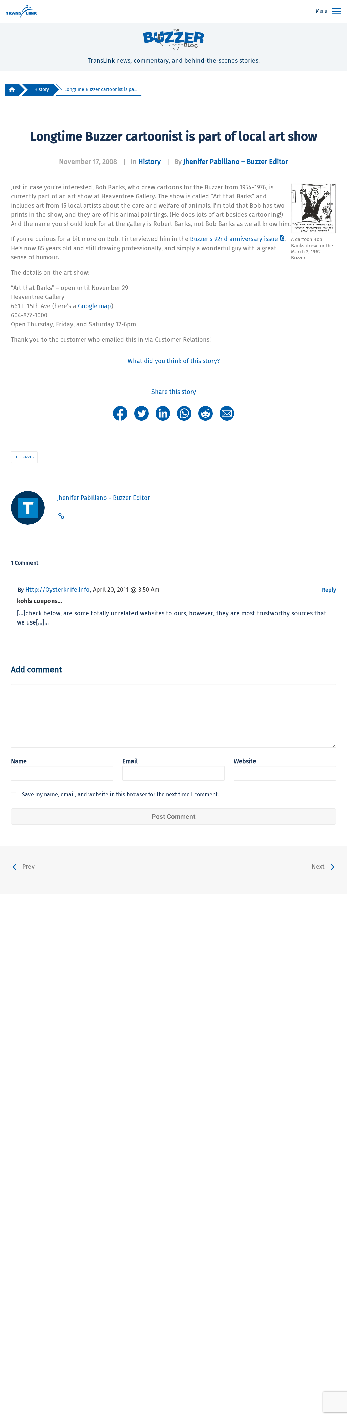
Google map (94, 306)
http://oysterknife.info (57, 589)
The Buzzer (24, 457)
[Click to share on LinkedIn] (163, 413)
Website (245, 761)
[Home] (12, 89)
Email (130, 761)
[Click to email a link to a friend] (227, 413)
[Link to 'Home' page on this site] (21, 11)
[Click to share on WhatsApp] (184, 413)
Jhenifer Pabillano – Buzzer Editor (235, 161)
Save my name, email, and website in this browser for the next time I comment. (120, 794)
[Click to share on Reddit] (205, 413)
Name (19, 761)
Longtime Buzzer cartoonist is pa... (100, 89)
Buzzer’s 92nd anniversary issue (234, 239)
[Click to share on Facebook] (120, 413)
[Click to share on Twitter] (141, 413)
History (41, 89)
